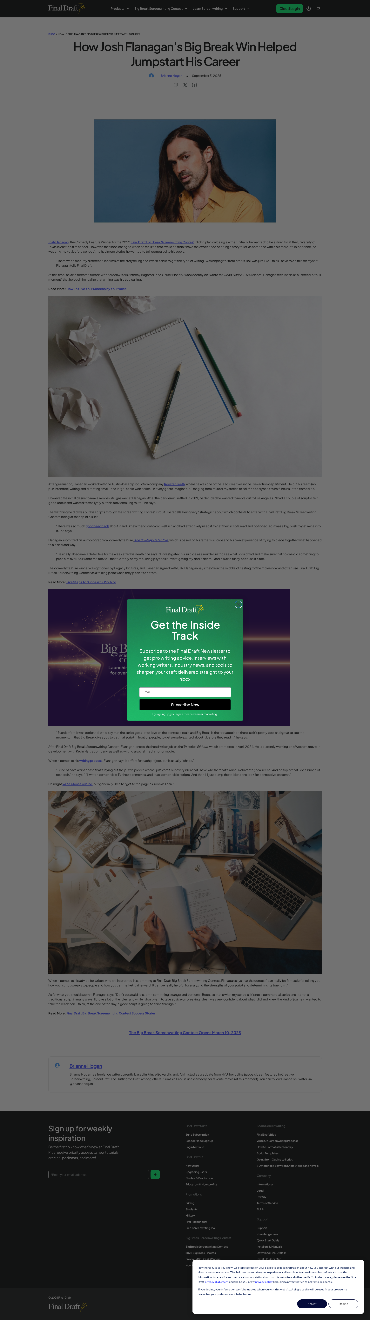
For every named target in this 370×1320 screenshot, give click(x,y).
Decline (343, 1303)
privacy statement (217, 1281)
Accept (312, 1303)
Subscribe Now (185, 704)
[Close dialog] (238, 604)
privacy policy (263, 1281)
